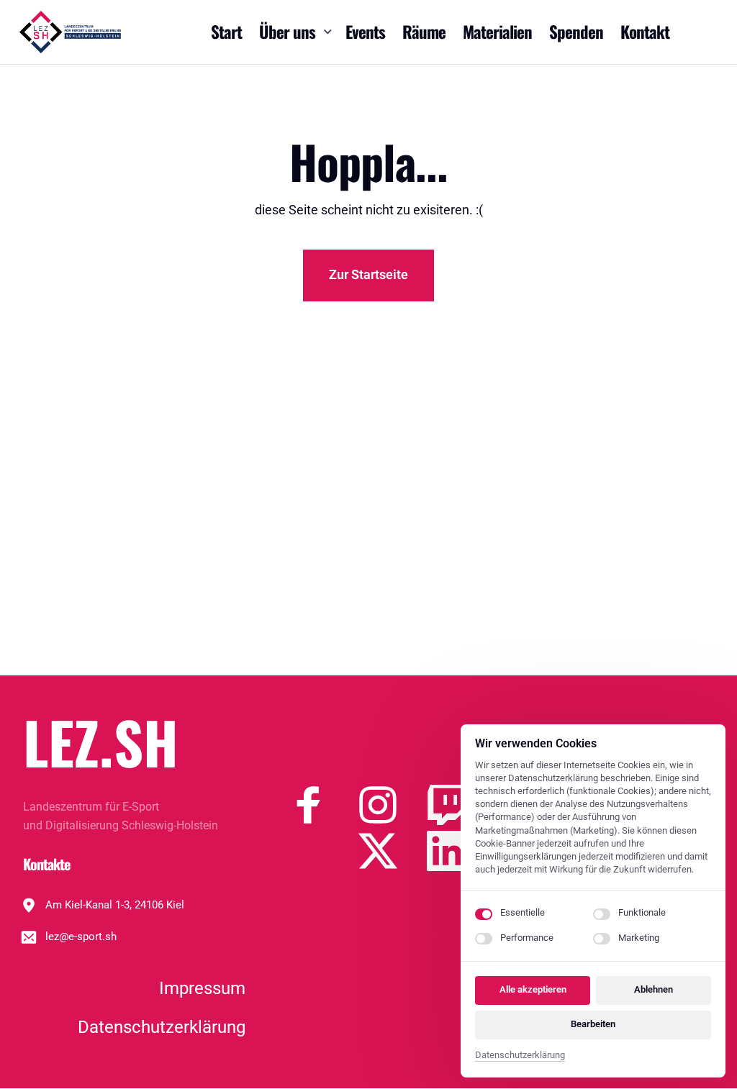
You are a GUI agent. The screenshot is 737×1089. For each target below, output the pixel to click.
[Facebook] (323, 805)
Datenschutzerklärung (520, 1056)
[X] (392, 851)
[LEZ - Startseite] (70, 32)
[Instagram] (392, 805)
